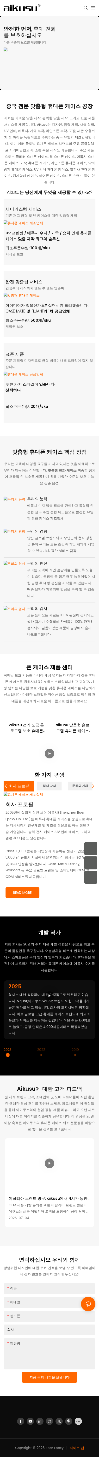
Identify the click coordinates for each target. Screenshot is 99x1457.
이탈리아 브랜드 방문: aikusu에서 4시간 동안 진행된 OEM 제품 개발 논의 (48, 1198)
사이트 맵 (76, 1447)
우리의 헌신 (37, 563)
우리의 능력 (37, 499)
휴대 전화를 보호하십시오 (30, 32)
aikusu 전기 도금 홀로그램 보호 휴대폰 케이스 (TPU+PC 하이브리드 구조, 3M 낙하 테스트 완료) (26, 728)
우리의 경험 (37, 531)
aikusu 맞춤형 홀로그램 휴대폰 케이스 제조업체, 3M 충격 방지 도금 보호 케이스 (72, 728)
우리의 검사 (37, 608)
